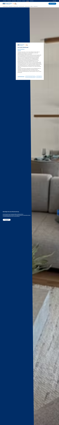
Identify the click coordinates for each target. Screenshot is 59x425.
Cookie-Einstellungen (21, 76)
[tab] (5, 6)
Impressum (19, 50)
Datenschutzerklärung (21, 49)
